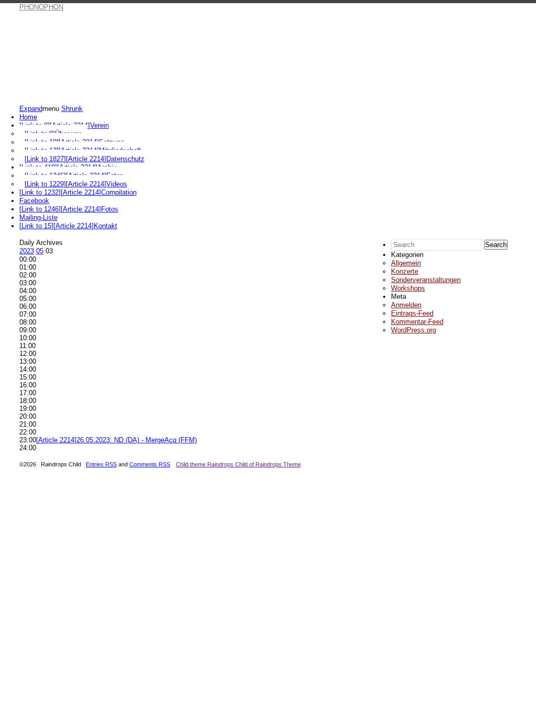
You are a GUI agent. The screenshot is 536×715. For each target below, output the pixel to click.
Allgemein (406, 263)
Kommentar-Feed (417, 322)
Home (28, 117)
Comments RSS (149, 464)
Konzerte (404, 271)
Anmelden (406, 305)
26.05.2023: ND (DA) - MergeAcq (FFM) (116, 440)
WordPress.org (413, 330)
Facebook (34, 201)
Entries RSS (101, 464)
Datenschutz (84, 159)
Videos (76, 184)
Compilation (78, 192)
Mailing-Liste (38, 217)
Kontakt (68, 226)
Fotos (68, 209)
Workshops (408, 288)
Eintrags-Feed (412, 313)
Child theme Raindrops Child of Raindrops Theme (238, 464)
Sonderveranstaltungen (426, 280)
